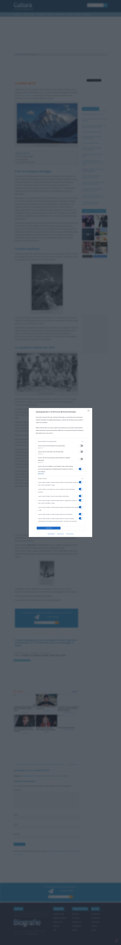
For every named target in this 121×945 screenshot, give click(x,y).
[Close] (89, 411)
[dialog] (60, 472)
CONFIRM (49, 528)
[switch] (81, 446)
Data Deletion (51, 534)
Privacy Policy (69, 534)
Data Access (60, 534)
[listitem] (60, 441)
